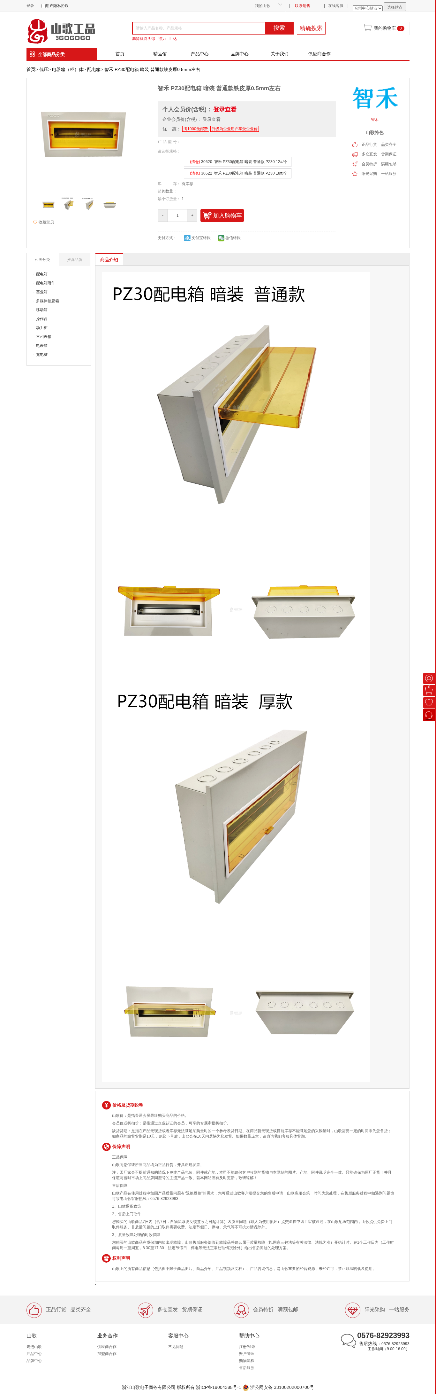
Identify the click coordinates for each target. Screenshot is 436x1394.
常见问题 (176, 1346)
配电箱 (94, 69)
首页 (120, 53)
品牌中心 (240, 53)
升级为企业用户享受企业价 (235, 129)
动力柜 (42, 327)
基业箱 (42, 292)
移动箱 (42, 310)
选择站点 (394, 7)
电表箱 (42, 345)
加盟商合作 (107, 1353)
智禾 (375, 119)
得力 (162, 38)
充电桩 (42, 354)
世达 (173, 38)
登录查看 (225, 109)
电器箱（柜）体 (67, 69)
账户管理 (246, 1353)
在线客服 (335, 6)
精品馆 (160, 53)
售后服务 (246, 1368)
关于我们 (280, 53)
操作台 (42, 319)
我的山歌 (262, 6)
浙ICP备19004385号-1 (218, 1387)
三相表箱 (43, 336)
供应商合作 (319, 53)
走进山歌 (34, 1346)
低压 (43, 69)
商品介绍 (109, 259)
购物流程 (246, 1361)
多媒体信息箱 (47, 301)
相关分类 (42, 259)
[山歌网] (68, 30)
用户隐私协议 (57, 6)
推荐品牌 (74, 259)
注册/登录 (247, 1346)
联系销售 (302, 6)
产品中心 (200, 53)
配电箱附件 (45, 283)
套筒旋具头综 (143, 38)
